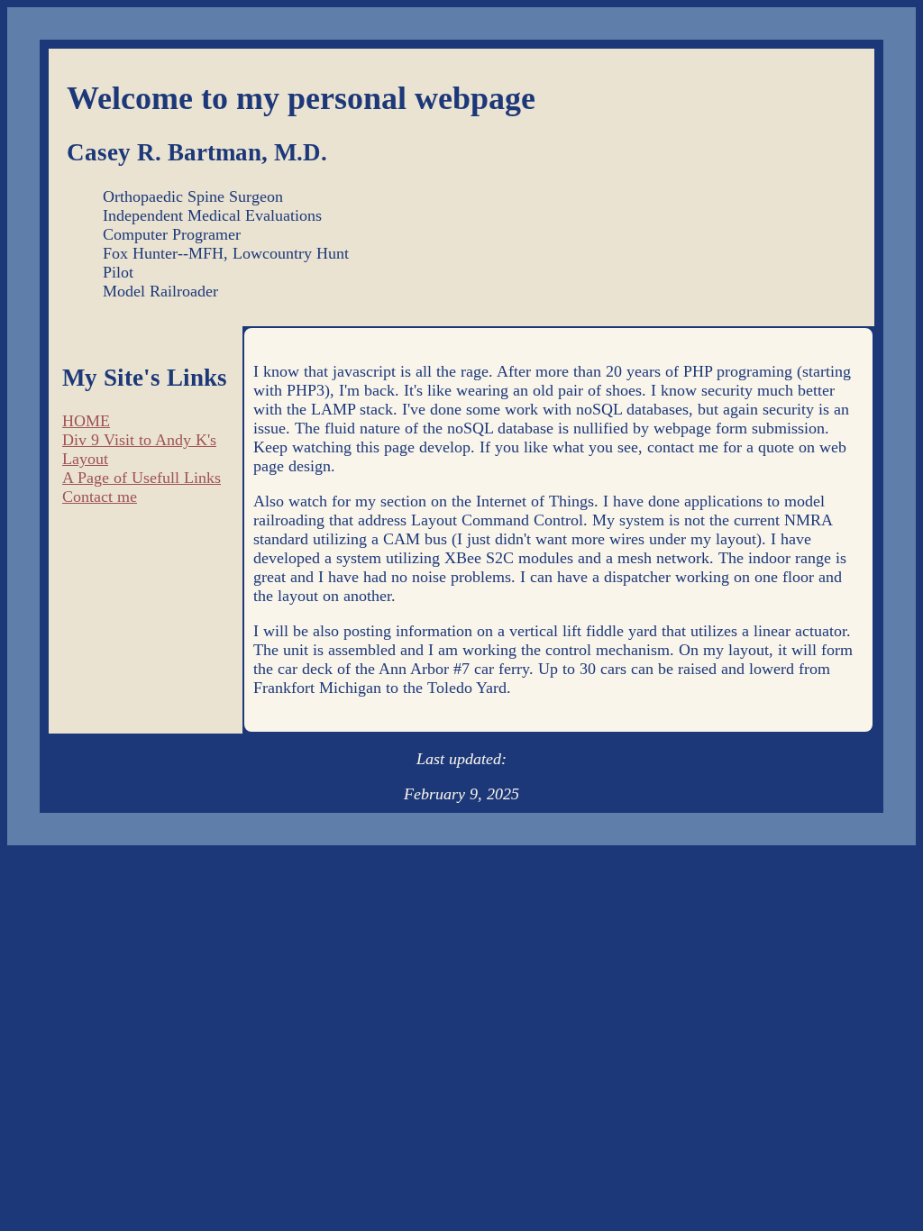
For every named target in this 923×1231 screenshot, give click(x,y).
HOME (86, 421)
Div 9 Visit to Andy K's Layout (139, 449)
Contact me (99, 497)
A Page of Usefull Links (141, 478)
